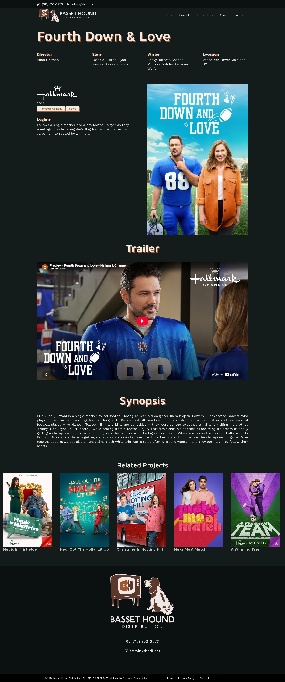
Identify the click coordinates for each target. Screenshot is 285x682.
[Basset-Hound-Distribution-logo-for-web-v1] (67, 14)
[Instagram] (142, 660)
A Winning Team (246, 549)
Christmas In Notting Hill (140, 549)
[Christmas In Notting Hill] (142, 510)
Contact (204, 678)
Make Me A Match (190, 549)
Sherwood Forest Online (135, 678)
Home (169, 678)
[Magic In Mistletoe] (28, 510)
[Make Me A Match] (199, 510)
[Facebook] (136, 660)
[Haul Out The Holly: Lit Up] (85, 510)
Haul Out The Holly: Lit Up (84, 549)
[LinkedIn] (149, 660)
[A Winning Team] (256, 510)
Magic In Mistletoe (20, 549)
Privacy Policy (186, 678)
